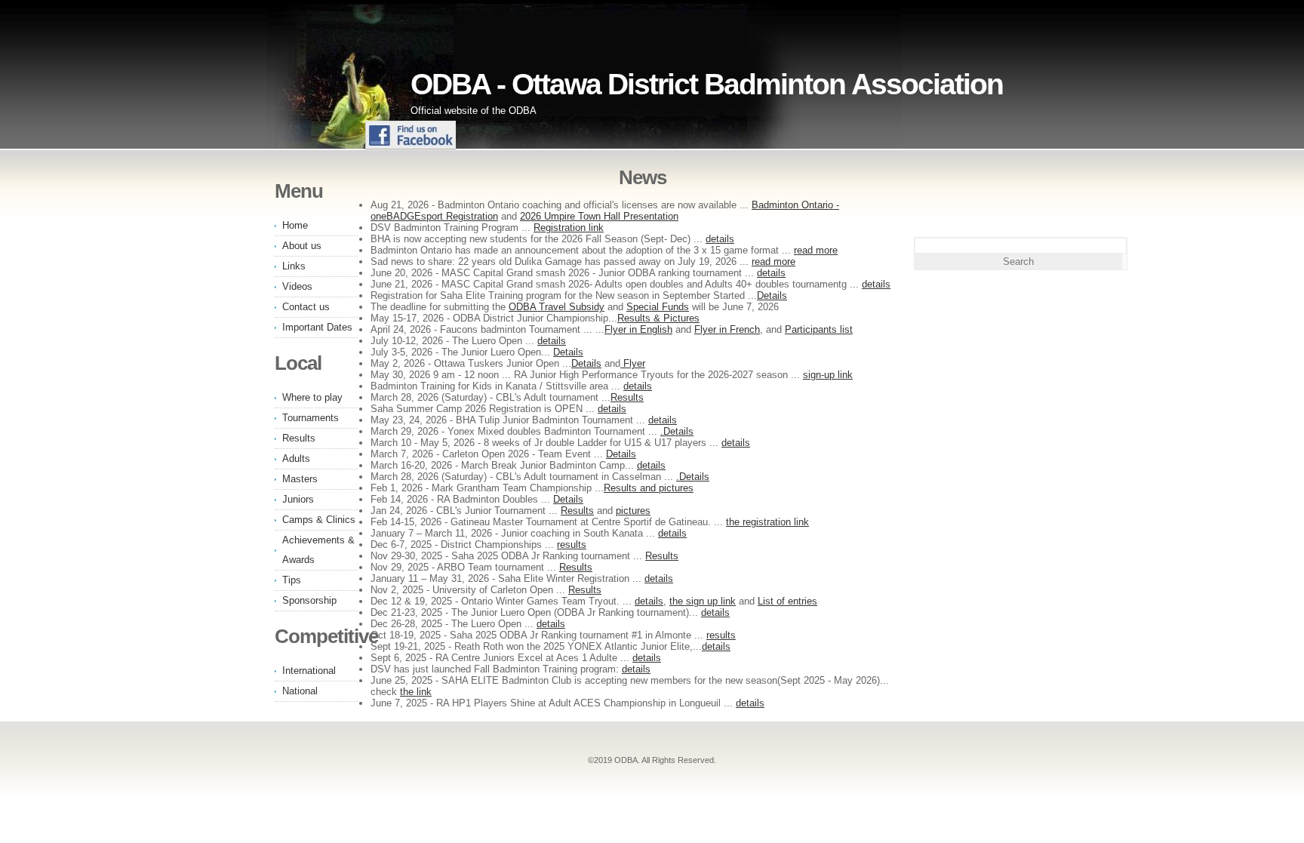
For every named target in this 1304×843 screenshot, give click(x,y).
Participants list (819, 329)
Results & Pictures (658, 318)
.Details (677, 431)
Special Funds (657, 306)
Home (295, 225)
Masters (300, 479)
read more (816, 250)
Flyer (632, 363)
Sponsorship (309, 600)
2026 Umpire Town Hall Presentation (599, 216)
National (300, 691)
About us (301, 245)
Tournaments (310, 417)
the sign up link (702, 601)
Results (627, 397)
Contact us (306, 306)
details (720, 239)
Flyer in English (638, 329)
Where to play (312, 397)
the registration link (767, 522)
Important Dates (317, 327)
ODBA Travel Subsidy (556, 306)
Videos (297, 286)
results (571, 544)
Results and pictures (649, 488)
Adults (296, 458)
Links (294, 266)
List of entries (787, 601)
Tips (291, 580)
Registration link (569, 227)
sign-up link (828, 374)
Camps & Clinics (318, 519)
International (309, 670)
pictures (633, 510)
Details (772, 295)
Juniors (298, 499)
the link (416, 691)
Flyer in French (727, 329)
